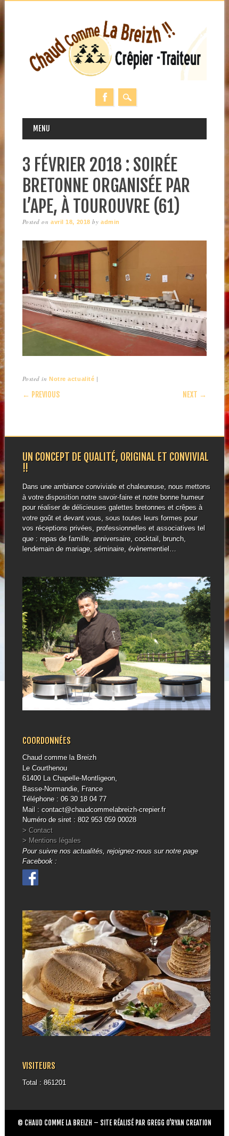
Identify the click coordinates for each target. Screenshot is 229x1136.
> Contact (37, 830)
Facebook (104, 97)
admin (110, 222)
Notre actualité (71, 379)
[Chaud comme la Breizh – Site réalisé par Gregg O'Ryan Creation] (114, 78)
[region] (114, 298)
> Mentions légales (51, 840)
